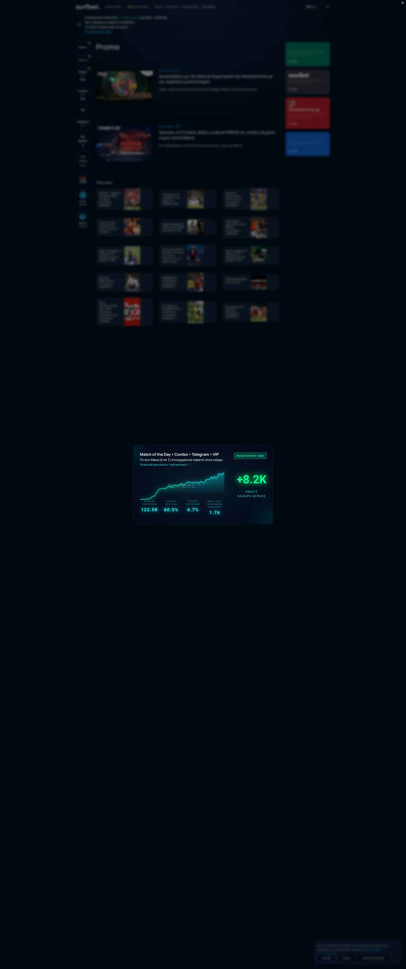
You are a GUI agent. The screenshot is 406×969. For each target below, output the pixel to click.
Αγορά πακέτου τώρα (250, 455)
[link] (203, 484)
